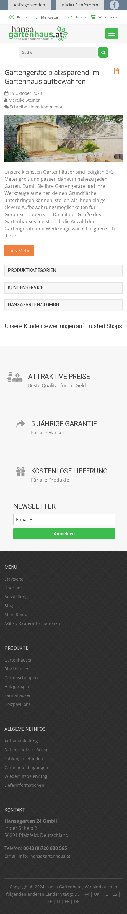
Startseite (13, 579)
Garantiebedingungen (26, 767)
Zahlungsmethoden (23, 758)
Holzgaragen (16, 686)
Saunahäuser (17, 695)
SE (49, 901)
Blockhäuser (16, 669)
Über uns (13, 588)
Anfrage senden (29, 5)
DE (77, 894)
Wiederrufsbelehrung (25, 776)
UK (97, 894)
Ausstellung (16, 596)
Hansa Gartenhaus (63, 886)
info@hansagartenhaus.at (44, 856)
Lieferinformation (21, 785)
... (19, 235)
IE (106, 894)
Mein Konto (15, 614)
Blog (8, 605)
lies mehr (19, 250)
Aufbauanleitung (21, 741)
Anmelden (64, 533)
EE (67, 901)
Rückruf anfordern (80, 5)
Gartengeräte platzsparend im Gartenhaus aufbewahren (51, 76)
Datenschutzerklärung (26, 749)
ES (115, 894)
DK (77, 901)
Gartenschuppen (21, 677)
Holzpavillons (17, 704)
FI (58, 901)
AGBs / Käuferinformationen (32, 623)
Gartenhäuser (18, 660)
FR (86, 894)
